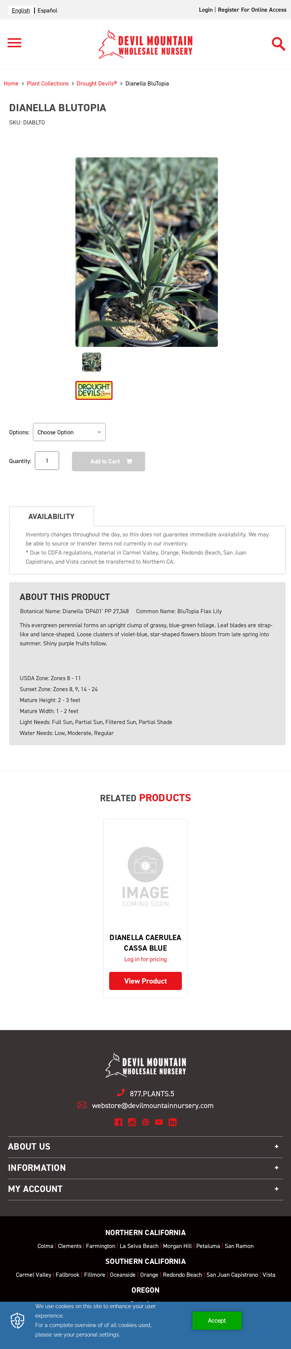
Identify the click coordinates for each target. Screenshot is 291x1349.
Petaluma (208, 1246)
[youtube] (159, 1122)
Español (47, 10)
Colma (45, 1246)
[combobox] (21, 10)
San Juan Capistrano (232, 1275)
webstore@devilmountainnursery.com (153, 1105)
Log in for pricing (145, 959)
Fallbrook (68, 1275)
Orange (149, 1275)
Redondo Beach (182, 1275)
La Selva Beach (139, 1246)
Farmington (100, 1246)
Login (206, 10)
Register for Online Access (252, 10)
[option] (47, 10)
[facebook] (118, 1122)
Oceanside (123, 1275)
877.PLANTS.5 (152, 1094)
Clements (69, 1246)
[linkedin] (173, 1122)
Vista (269, 1275)
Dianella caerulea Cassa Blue (145, 942)
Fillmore (94, 1275)
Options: (19, 432)
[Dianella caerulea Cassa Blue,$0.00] (145, 876)
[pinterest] (146, 1122)
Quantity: (20, 461)
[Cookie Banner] (145, 1325)
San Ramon (239, 1246)
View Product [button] (145, 981)
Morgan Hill (177, 1246)
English (21, 10)
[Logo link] (10, 45)
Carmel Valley (33, 1275)
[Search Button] (278, 40)
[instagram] (132, 1122)
